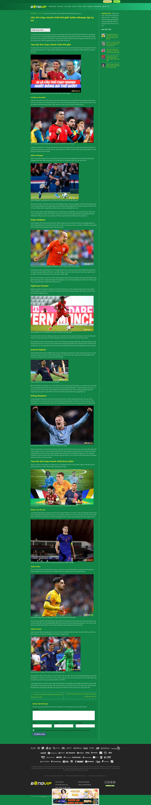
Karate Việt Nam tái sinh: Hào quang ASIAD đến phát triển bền (113, 58)
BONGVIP (34, 13)
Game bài (90, 6)
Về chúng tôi (59, 782)
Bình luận (36, 709)
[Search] (108, 6)
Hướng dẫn (52, 6)
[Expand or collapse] (48, 30)
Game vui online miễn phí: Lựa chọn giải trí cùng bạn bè (113, 44)
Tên (34, 723)
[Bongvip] (38, 6)
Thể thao (60, 6)
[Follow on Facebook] (105, 782)
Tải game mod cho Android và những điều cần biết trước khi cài (112, 37)
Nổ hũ (80, 6)
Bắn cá (74, 6)
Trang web (79, 723)
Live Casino (67, 6)
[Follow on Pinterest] (111, 782)
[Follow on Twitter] (108, 782)
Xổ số (84, 6)
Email (56, 723)
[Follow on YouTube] (114, 782)
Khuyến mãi (97, 6)
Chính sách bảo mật (61, 784)
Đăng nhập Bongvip (84, 784)
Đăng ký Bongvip (83, 782)
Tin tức (104, 6)
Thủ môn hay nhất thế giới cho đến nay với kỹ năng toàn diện (113, 51)
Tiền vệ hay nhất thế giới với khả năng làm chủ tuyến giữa (112, 65)
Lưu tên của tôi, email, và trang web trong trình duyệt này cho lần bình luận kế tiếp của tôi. (62, 730)
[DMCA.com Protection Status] (110, 785)
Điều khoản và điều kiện (62, 787)
